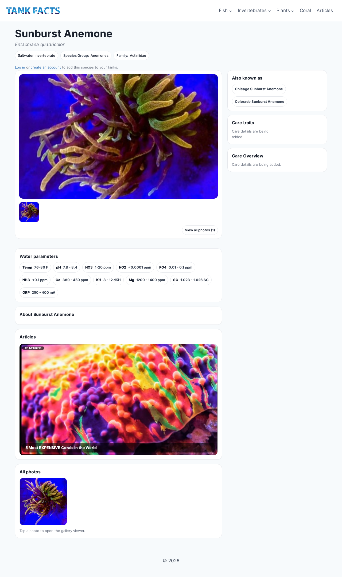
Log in (20, 67)
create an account (46, 67)
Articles (325, 10)
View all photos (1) (200, 230)
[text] (35, 267)
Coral (305, 10)
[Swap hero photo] (29, 212)
